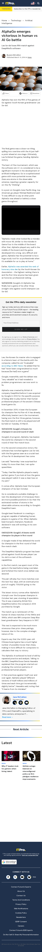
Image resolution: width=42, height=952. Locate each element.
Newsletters (21, 917)
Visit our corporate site (30, 855)
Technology (16, 20)
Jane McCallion (15, 55)
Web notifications (21, 908)
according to (12, 366)
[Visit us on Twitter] (15, 877)
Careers (21, 926)
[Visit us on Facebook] (8, 877)
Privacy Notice (32, 339)
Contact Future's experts (21, 887)
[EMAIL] (27, 703)
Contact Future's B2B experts (21, 930)
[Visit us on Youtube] (22, 877)
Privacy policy (21, 904)
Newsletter (36, 93)
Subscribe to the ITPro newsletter (27, 9)
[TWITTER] (15, 703)
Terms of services (29, 337)
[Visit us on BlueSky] (28, 877)
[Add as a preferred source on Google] (9, 862)
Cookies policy (21, 913)
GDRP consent (21, 921)
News (30, 57)
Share (7, 93)
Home (4, 20)
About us (21, 891)
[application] (21, 219)
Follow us (24, 93)
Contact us (21, 895)
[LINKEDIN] (21, 703)
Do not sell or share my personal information (21, 934)
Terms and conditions (21, 900)
